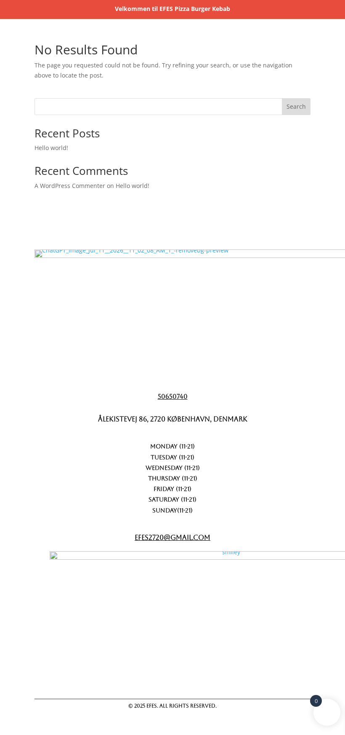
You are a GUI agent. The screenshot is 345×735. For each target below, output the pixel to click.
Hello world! (51, 148)
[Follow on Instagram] (223, 677)
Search (296, 106)
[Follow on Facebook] (179, 677)
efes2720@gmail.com (172, 538)
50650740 (173, 396)
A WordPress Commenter (69, 186)
